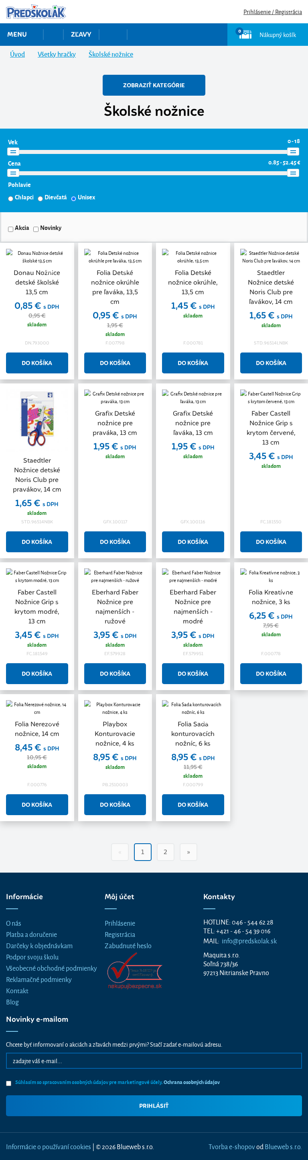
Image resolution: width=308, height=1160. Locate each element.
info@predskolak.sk (249, 940)
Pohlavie (19, 184)
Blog (12, 1001)
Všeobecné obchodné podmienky (51, 968)
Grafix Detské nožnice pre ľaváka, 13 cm (193, 423)
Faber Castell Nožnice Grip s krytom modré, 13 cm (36, 606)
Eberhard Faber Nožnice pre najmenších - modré (193, 606)
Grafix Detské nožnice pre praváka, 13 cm (115, 423)
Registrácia (120, 934)
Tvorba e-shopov (232, 1146)
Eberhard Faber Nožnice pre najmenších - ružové (115, 606)
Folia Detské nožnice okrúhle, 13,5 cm (193, 282)
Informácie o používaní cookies (48, 1146)
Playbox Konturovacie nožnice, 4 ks (115, 734)
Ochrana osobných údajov (192, 1082)
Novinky (50, 227)
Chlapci (24, 197)
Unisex (86, 197)
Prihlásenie (120, 923)
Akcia (22, 227)
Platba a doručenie (31, 934)
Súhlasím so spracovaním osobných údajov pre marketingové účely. (117, 1082)
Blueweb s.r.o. (283, 1146)
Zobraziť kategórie (154, 85)
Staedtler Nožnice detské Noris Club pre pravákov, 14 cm (37, 475)
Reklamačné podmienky (39, 979)
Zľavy (81, 34)
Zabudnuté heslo (128, 945)
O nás (13, 923)
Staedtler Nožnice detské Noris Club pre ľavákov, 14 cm (271, 287)
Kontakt (17, 990)
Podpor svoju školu (32, 956)
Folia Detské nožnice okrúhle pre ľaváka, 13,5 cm (115, 287)
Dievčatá (56, 197)
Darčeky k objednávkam (39, 945)
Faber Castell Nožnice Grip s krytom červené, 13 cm (271, 428)
